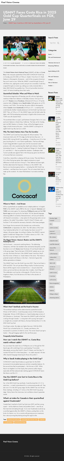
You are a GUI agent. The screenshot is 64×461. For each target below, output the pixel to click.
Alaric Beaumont (15, 63)
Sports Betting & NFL (54, 71)
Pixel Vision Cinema (10, 2)
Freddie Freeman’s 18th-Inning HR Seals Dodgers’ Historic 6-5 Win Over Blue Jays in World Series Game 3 (58, 127)
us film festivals (53, 254)
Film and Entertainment (54, 57)
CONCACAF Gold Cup (35, 63)
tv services (52, 276)
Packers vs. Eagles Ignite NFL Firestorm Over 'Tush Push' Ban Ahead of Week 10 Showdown (59, 155)
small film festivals (54, 244)
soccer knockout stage (20, 422)
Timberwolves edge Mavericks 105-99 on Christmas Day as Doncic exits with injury (59, 194)
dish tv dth (52, 263)
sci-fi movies (53, 280)
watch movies (53, 272)
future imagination (54, 283)
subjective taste (54, 241)
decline (52, 287)
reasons (52, 290)
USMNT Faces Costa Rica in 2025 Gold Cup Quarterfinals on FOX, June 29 (59, 102)
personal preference (52, 232)
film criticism (53, 237)
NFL (51, 224)
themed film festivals (53, 249)
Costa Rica (22, 65)
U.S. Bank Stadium (30, 65)
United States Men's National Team (29, 419)
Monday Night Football (53, 219)
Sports (50, 54)
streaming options (54, 297)
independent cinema (53, 258)
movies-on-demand (52, 268)
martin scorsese (54, 228)
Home (5, 23)
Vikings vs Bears (54, 294)
